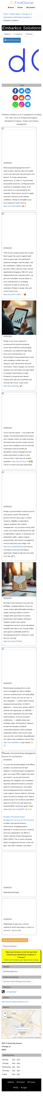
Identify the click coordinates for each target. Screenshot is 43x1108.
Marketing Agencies (10, 971)
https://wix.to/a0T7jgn (11, 386)
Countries (31, 7)
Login (24, 1088)
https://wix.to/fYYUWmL (12, 294)
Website (30, 34)
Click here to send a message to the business (17, 981)
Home (11, 7)
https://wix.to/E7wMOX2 (12, 206)
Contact (21, 1082)
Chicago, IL (26, 14)
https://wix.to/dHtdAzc (11, 742)
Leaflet (14, 1037)
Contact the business (12, 40)
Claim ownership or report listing (15, 940)
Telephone (18, 34)
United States (15, 14)
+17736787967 (11, 992)
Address (8, 34)
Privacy (31, 1082)
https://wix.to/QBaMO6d (12, 547)
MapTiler (20, 1037)
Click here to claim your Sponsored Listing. (21, 960)
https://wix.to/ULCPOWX (12, 641)
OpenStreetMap (29, 1037)
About (11, 1082)
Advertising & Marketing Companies (16, 17)
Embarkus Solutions (23, 1030)
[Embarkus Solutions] (22, 1025)
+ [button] (5, 1013)
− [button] (5, 1016)
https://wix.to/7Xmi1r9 (20, 461)
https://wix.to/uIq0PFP (16, 809)
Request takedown (10, 946)
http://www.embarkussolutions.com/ (15, 1002)
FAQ (16, 1088)
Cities (20, 7)
